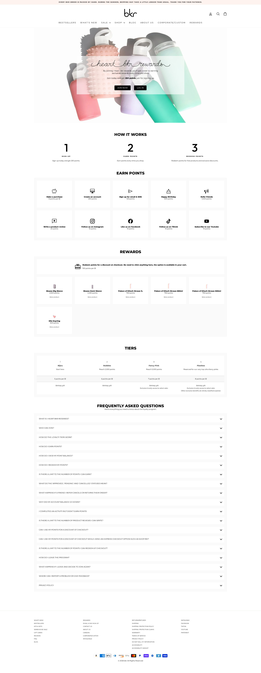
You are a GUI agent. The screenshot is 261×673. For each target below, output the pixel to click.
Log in (140, 88)
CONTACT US (87, 626)
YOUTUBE (184, 629)
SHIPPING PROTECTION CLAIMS (143, 629)
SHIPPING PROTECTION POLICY (143, 626)
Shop (119, 22)
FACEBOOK (185, 623)
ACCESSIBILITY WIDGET (140, 648)
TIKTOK (183, 626)
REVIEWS (37, 636)
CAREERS (86, 633)
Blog (132, 22)
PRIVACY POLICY (137, 639)
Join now (122, 88)
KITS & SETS (38, 626)
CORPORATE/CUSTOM (90, 636)
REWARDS (86, 620)
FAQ (35, 639)
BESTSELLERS (39, 623)
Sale (105, 22)
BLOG (36, 642)
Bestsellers (67, 22)
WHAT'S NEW (38, 620)
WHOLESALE (87, 639)
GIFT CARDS (38, 633)
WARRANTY (136, 633)
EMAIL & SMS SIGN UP (91, 623)
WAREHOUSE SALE (40, 629)
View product (54, 297)
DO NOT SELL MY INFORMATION (143, 642)
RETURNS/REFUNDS (139, 620)
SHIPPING (135, 623)
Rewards (196, 22)
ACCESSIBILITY (137, 645)
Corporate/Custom (172, 22)
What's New (88, 22)
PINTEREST (185, 633)
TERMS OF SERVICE (139, 636)
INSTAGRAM (185, 620)
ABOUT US (86, 629)
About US (147, 22)
